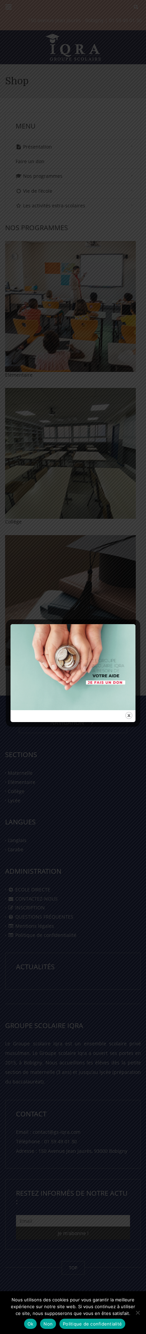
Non (48, 1324)
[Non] (137, 1312)
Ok (31, 1324)
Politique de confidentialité (92, 1324)
